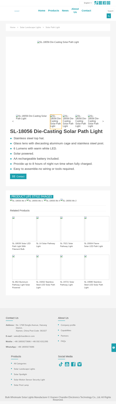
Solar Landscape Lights (30, 27)
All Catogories (20, 363)
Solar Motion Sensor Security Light (29, 380)
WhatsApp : (11, 347)
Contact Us (12, 318)
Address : (10, 325)
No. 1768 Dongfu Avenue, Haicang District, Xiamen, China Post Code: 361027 (31, 328)
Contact (86, 10)
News (65, 10)
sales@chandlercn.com (24, 336)
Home (41, 10)
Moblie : (10, 341)
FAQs (63, 341)
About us (75, 10)
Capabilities (66, 330)
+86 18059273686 (26, 347)
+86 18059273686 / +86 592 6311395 (31, 341)
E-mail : (9, 336)
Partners (64, 336)
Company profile (68, 325)
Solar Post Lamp (21, 385)
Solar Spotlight (20, 374)
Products (53, 10)
